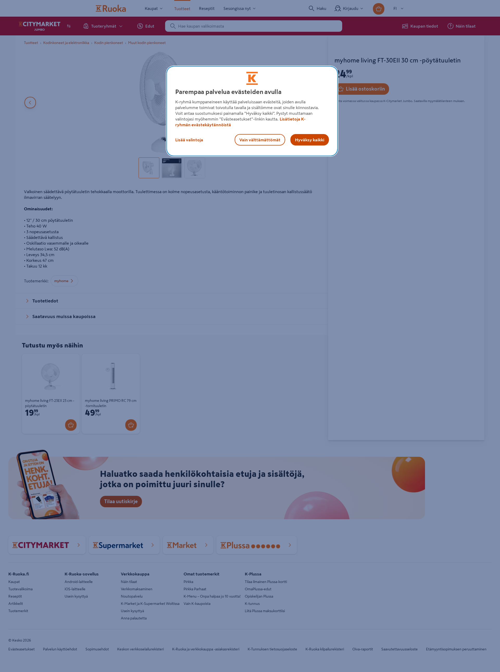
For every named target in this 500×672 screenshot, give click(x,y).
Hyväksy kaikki (309, 140)
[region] (252, 111)
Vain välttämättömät (259, 140)
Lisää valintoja (189, 140)
